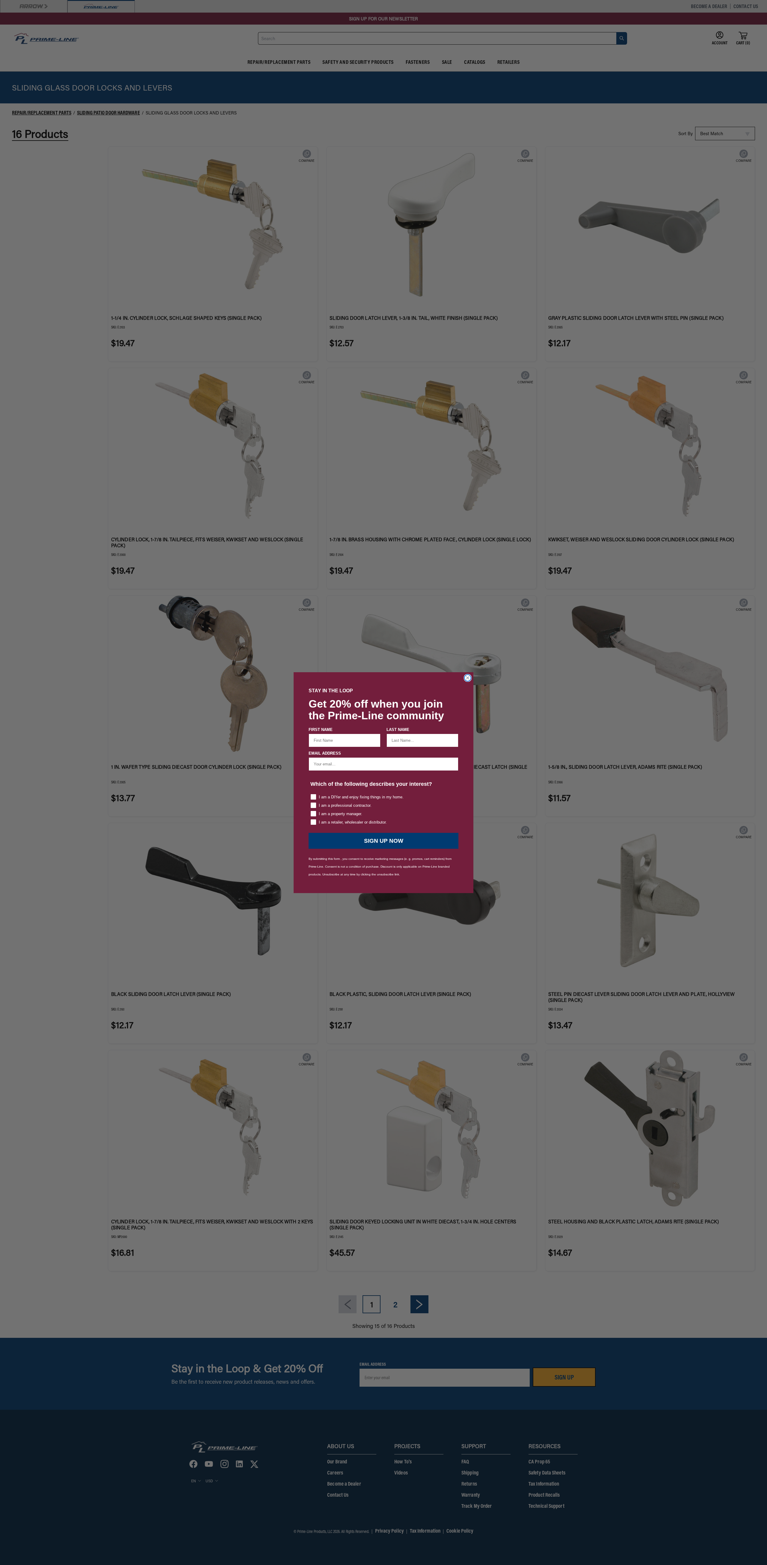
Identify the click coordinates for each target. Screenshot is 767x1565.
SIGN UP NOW (383, 841)
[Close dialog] (467, 678)
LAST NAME (397, 729)
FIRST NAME (321, 729)
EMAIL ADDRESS (325, 753)
